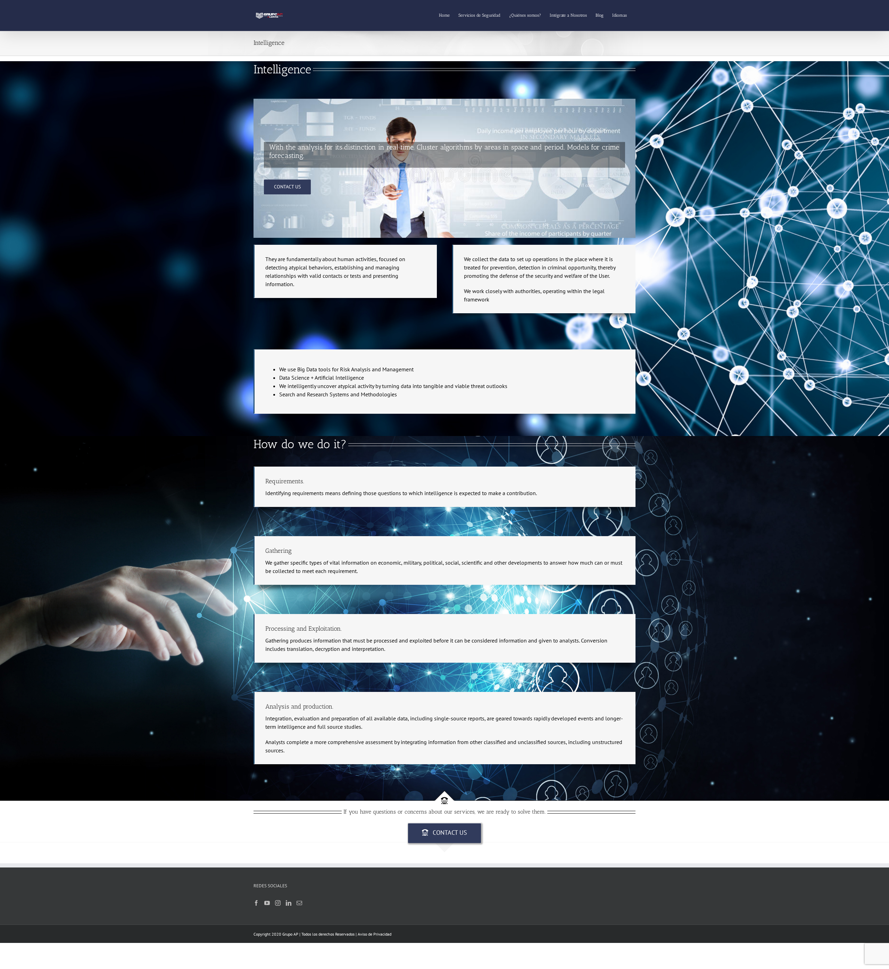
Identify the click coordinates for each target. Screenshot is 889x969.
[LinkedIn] (288, 903)
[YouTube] (267, 903)
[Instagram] (278, 903)
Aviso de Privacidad (374, 934)
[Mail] (299, 903)
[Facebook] (256, 903)
